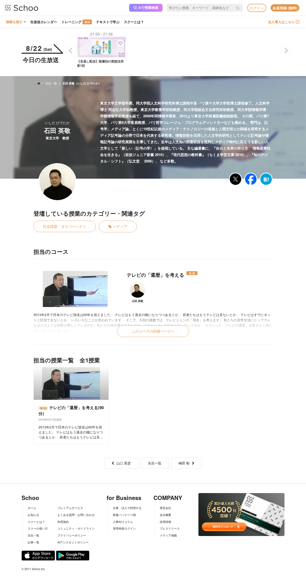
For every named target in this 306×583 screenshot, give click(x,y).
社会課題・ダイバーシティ (64, 226)
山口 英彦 (123, 463)
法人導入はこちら (281, 21)
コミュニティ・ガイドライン (76, 528)
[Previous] (71, 50)
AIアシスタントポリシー (73, 542)
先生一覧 (154, 463)
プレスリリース (170, 528)
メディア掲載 (168, 535)
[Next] (285, 50)
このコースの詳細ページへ (153, 330)
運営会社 (165, 508)
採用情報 (165, 522)
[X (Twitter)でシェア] (235, 179)
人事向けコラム (123, 522)
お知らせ (33, 515)
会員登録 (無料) (285, 7)
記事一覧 (33, 542)
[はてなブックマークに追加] (266, 179)
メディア (120, 226)
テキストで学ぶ (108, 21)
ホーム (32, 508)
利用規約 (63, 522)
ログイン (257, 7)
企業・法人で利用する (127, 508)
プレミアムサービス (70, 508)
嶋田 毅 (184, 463)
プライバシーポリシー (71, 535)
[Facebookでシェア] (250, 179)
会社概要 (165, 515)
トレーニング (75, 21)
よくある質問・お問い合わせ (76, 515)
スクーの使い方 (38, 528)
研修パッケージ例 (124, 515)
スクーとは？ (134, 21)
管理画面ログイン (124, 528)
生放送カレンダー (43, 21)
